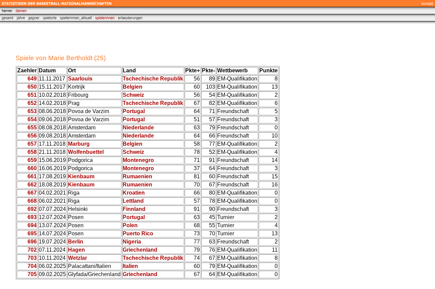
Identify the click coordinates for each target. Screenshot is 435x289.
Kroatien (134, 193)
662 (32, 184)
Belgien (132, 87)
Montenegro (138, 160)
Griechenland (140, 250)
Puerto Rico (138, 233)
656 (32, 136)
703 (32, 258)
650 (32, 87)
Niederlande (138, 127)
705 (32, 274)
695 (32, 233)
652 (32, 103)
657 (32, 144)
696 (32, 242)
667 (32, 193)
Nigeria (132, 242)
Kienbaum (81, 176)
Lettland (133, 201)
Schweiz (133, 95)
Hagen (76, 250)
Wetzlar (77, 258)
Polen (130, 225)
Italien (130, 266)
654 (32, 119)
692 (32, 209)
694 (32, 225)
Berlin (75, 242)
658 (32, 152)
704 (32, 266)
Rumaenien (137, 176)
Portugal (134, 111)
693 (32, 217)
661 (32, 176)
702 (32, 250)
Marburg (79, 144)
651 (32, 95)
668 (32, 201)
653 (32, 111)
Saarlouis (80, 79)
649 (32, 79)
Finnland (134, 209)
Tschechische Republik (153, 79)
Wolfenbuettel (86, 152)
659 (32, 160)
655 (32, 127)
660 (32, 168)
